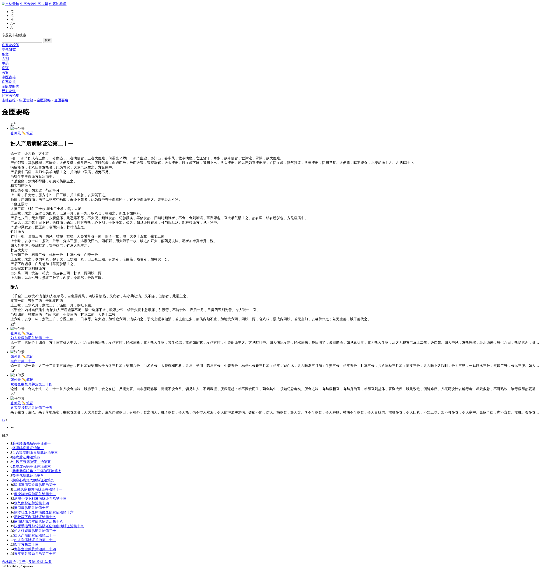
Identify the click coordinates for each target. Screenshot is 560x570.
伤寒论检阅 (57, 4)
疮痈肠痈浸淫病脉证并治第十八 (38, 521)
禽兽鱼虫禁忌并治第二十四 (31, 384)
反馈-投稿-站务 (40, 562)
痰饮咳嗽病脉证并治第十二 (35, 494)
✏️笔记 (27, 133)
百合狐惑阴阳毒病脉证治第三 (35, 452)
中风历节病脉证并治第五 (31, 462)
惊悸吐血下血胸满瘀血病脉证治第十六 (44, 512)
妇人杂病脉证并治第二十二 (31, 338)
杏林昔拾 (9, 100)
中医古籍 (41, 4)
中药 (5, 63)
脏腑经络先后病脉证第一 (31, 443)
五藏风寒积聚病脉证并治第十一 (38, 489)
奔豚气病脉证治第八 (28, 475)
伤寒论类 (9, 82)
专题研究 (9, 49)
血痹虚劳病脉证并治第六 (31, 466)
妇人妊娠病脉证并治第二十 (35, 531)
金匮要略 (44, 100)
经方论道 (9, 91)
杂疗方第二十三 (22, 361)
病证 (5, 68)
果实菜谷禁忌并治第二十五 (31, 408)
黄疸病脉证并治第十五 (31, 508)
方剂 (5, 59)
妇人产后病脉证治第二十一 (35, 535)
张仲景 (15, 133)
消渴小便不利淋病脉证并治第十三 (40, 498)
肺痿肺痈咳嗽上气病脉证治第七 (36, 471)
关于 (22, 562)
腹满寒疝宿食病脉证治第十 (35, 485)
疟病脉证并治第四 (26, 457)
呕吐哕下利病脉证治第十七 (35, 517)
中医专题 (27, 4)
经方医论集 (10, 95)
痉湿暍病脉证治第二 (28, 448)
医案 (5, 72)
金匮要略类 (10, 86)
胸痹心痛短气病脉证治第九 (33, 480)
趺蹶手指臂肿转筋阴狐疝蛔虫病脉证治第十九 (49, 526)
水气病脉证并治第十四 (31, 503)
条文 (5, 54)
